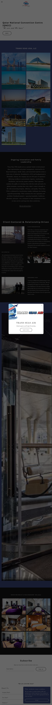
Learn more (26, 330)
